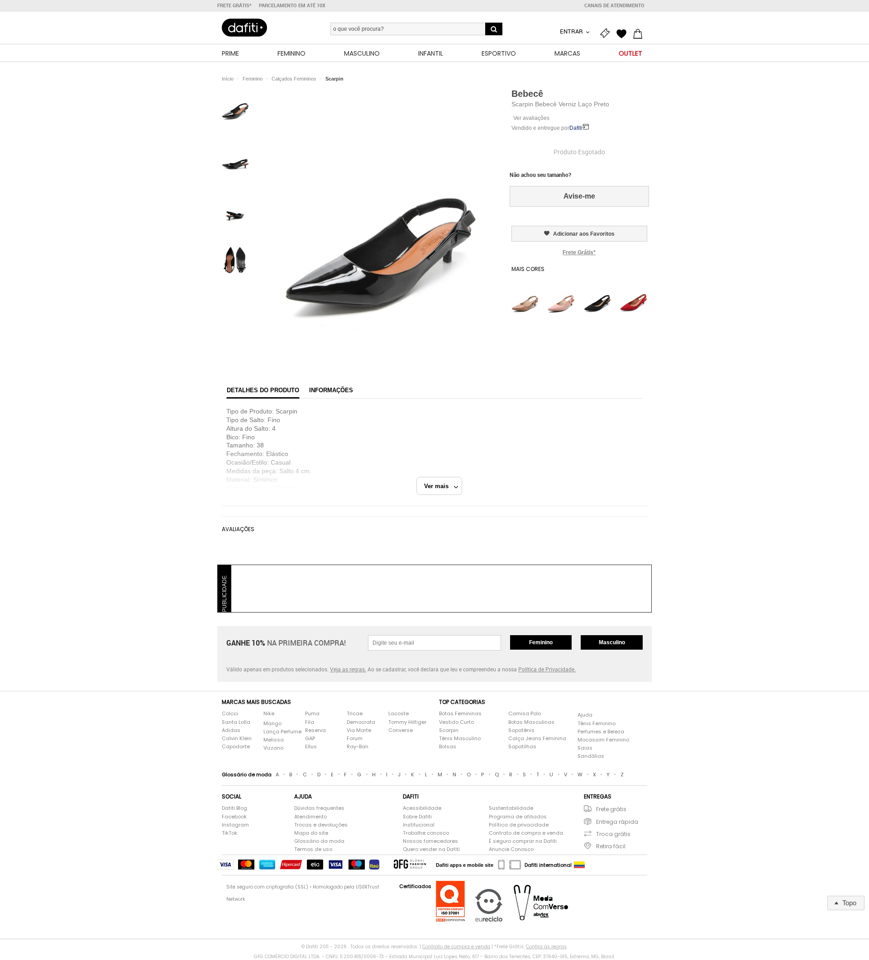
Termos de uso (313, 849)
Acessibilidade (422, 808)
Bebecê (527, 94)
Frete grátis (611, 809)
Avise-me (579, 196)
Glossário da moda (319, 841)
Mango (272, 723)
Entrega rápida (617, 822)
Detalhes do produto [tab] (263, 390)
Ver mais (439, 486)
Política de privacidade (519, 825)
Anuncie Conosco (511, 849)
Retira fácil (610, 846)
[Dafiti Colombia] (579, 865)
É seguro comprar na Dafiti (523, 841)
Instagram (235, 825)
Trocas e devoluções (321, 825)
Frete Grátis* (579, 252)
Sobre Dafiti (417, 816)
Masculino (612, 642)
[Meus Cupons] (607, 32)
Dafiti (575, 128)
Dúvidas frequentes (319, 808)
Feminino (541, 642)
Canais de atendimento (614, 5)
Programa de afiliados (518, 816)
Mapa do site (311, 833)
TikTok (229, 833)
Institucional (418, 825)
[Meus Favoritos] (623, 32)
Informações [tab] (331, 390)
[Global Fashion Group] (410, 865)
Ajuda (585, 715)
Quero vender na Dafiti (431, 849)
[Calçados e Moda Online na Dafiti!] (244, 28)
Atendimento (310, 816)
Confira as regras (546, 946)
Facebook (234, 816)
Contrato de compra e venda (526, 833)
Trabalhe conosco (426, 833)
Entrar (572, 31)
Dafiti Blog (234, 808)
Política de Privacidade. (547, 669)
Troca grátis (613, 834)
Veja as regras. (348, 669)
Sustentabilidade (511, 808)
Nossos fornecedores (430, 841)
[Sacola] (640, 32)
